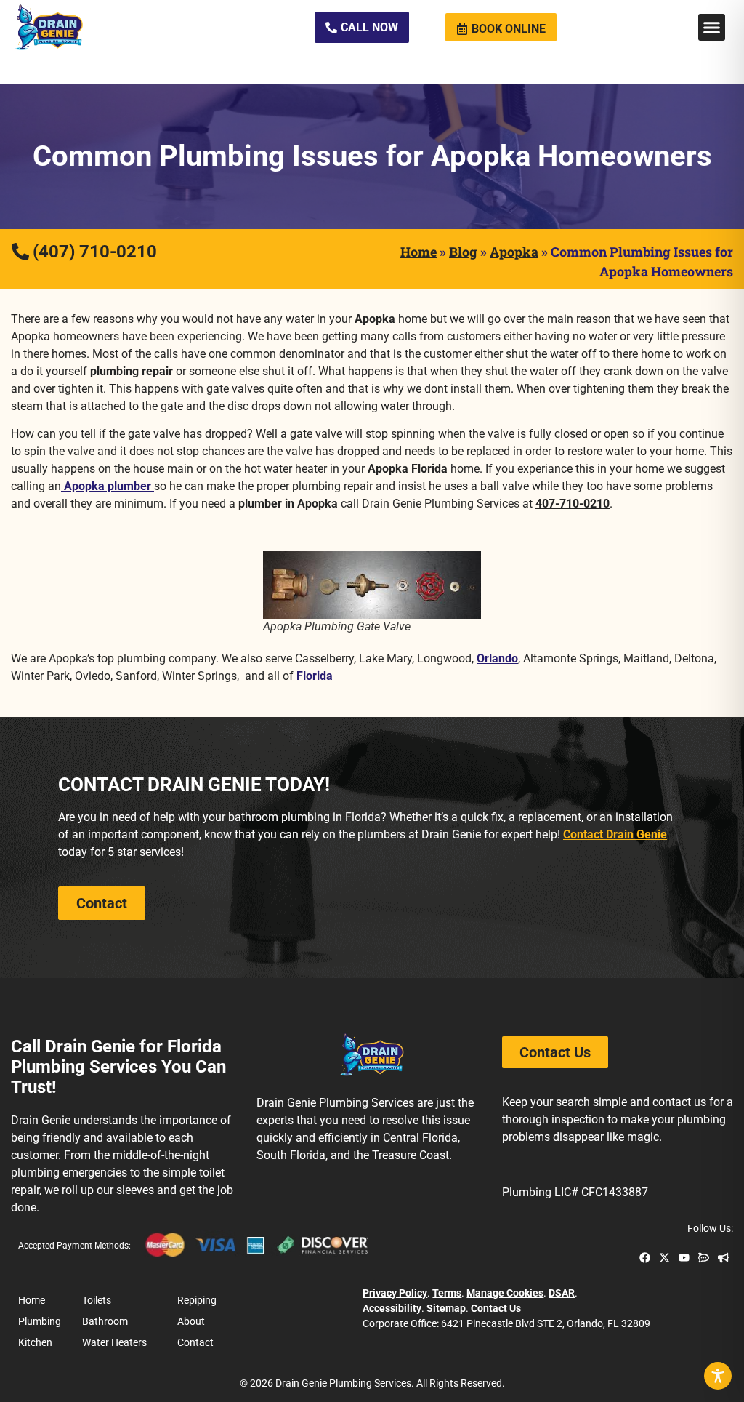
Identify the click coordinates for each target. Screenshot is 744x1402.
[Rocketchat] (703, 1257)
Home (418, 251)
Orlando (497, 658)
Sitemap (446, 1308)
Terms (446, 1293)
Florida (314, 676)
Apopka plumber (107, 486)
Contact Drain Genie (615, 834)
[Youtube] (684, 1257)
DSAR (562, 1293)
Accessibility (392, 1308)
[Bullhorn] (723, 1257)
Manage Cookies (504, 1293)
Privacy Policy (395, 1293)
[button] (712, 27)
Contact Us (496, 1308)
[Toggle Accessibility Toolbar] (718, 1376)
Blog (463, 251)
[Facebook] (645, 1257)
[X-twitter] (664, 1257)
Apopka (514, 251)
